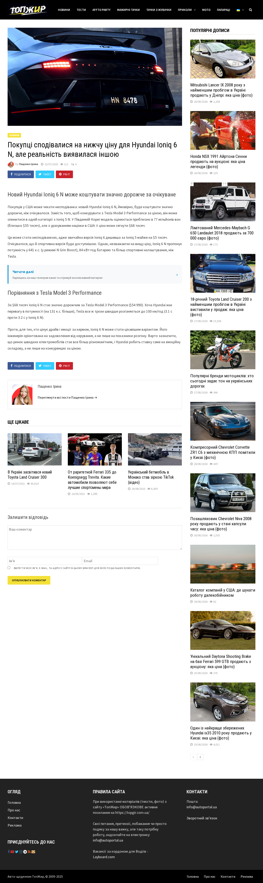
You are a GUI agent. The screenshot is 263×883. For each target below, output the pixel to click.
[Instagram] (21, 851)
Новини (64, 10)
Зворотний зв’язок (202, 818)
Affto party (101, 10)
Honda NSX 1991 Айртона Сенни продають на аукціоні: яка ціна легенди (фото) (218, 161)
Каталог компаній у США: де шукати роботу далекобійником (222, 593)
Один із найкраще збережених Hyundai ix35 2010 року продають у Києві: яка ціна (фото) (221, 733)
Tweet (47, 174)
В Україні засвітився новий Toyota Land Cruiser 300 (30, 475)
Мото (206, 10)
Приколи (185, 10)
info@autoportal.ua (108, 840)
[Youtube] (12, 851)
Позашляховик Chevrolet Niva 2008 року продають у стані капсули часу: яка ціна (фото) (220, 523)
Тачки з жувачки (158, 10)
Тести (81, 10)
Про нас (14, 810)
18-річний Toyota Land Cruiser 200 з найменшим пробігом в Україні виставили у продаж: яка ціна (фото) (221, 307)
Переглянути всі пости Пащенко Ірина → (67, 397)
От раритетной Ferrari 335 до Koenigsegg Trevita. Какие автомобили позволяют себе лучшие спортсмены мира (92, 480)
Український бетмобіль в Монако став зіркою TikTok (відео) (151, 477)
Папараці (223, 10)
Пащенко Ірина (28, 164)
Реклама (15, 825)
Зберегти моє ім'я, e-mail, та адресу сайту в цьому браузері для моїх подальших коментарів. (77, 568)
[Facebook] (9, 851)
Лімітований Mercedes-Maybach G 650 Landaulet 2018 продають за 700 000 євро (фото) (222, 233)
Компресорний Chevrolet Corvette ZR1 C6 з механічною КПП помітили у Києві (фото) (222, 452)
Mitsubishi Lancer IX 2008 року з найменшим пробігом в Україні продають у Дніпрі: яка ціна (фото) (221, 90)
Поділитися (22, 174)
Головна (14, 802)
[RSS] (29, 851)
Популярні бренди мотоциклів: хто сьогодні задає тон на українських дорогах (222, 381)
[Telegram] (25, 851)
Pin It (66, 174)
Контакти (15, 817)
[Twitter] (17, 851)
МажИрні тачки (128, 10)
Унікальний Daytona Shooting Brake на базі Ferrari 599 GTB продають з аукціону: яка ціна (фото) (220, 661)
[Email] (33, 851)
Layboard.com (104, 856)
